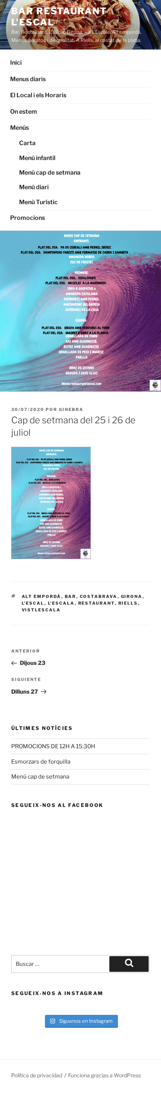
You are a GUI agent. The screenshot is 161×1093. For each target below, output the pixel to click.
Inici (16, 62)
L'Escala (61, 603)
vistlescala (41, 609)
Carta (27, 143)
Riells (128, 603)
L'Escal (33, 603)
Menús (19, 127)
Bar (70, 596)
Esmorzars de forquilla (40, 761)
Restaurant (96, 603)
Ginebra (71, 409)
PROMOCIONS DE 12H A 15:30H (53, 746)
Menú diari (34, 187)
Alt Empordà (41, 596)
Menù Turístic (38, 202)
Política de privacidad (36, 1075)
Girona (132, 596)
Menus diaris (28, 79)
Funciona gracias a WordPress (104, 1075)
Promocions (27, 217)
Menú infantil (37, 158)
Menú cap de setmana (49, 172)
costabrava (99, 596)
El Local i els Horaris (38, 95)
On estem (23, 111)
